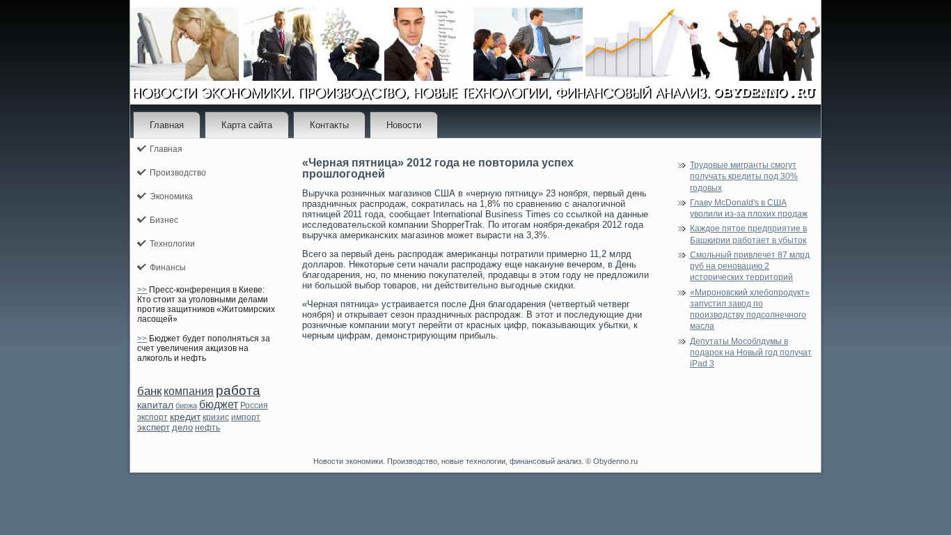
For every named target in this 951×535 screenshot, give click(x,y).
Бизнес (164, 220)
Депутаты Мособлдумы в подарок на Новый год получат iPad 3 (751, 352)
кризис (216, 417)
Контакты (329, 125)
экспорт (152, 417)
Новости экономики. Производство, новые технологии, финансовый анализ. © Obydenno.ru (475, 461)
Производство (178, 173)
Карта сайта (246, 125)
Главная (167, 125)
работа (238, 390)
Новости (403, 125)
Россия (254, 405)
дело (182, 427)
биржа (186, 405)
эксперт (153, 427)
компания (189, 391)
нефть (207, 428)
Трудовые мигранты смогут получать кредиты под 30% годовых (744, 176)
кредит (185, 416)
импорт (245, 417)
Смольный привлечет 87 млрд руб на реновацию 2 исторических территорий (750, 266)
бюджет (218, 404)
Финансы (168, 267)
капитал (155, 404)
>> (142, 290)
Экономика (171, 196)
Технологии (172, 244)
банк (149, 391)
